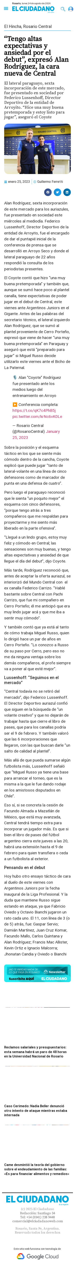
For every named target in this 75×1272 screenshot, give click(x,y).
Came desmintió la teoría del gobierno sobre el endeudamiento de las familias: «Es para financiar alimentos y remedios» (36, 1169)
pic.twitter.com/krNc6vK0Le (37, 416)
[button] (5, 8)
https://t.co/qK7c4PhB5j (34, 410)
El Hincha (12, 26)
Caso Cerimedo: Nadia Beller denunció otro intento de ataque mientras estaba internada (35, 1110)
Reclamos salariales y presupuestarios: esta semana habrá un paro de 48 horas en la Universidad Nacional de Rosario (35, 1051)
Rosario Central (37, 26)
